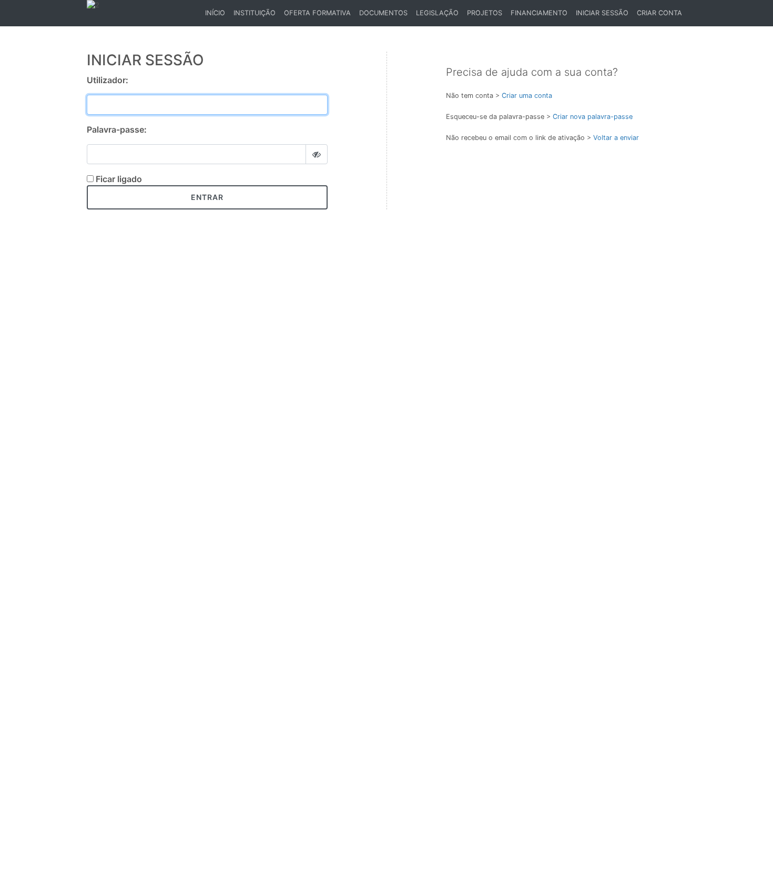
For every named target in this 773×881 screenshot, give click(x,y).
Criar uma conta (527, 95)
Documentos (383, 13)
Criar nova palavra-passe (593, 117)
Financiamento (539, 13)
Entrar (207, 197)
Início (217, 15)
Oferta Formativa (317, 13)
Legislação (437, 13)
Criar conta (659, 13)
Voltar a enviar (616, 138)
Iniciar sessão (602, 13)
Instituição (254, 13)
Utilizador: (107, 80)
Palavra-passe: (117, 129)
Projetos (484, 13)
